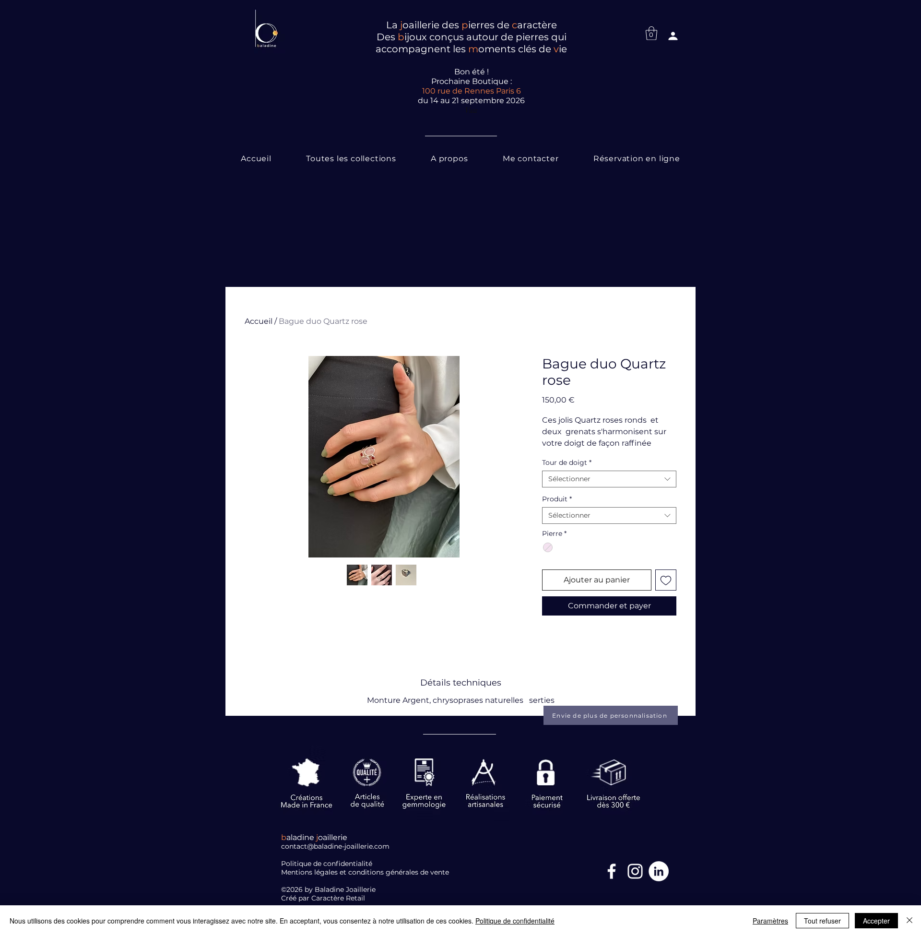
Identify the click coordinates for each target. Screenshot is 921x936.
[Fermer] (909, 920)
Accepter (876, 920)
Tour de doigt (566, 463)
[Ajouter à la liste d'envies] (665, 580)
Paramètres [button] (770, 920)
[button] (651, 33)
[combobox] (609, 479)
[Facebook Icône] (612, 871)
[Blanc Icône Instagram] (635, 871)
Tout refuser (822, 920)
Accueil (258, 321)
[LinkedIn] (659, 871)
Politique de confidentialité (515, 920)
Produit (557, 499)
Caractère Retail (339, 898)
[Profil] (673, 36)
